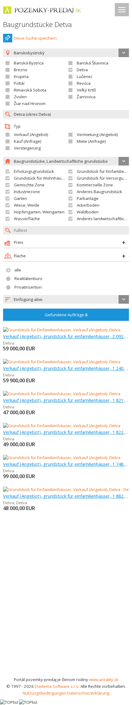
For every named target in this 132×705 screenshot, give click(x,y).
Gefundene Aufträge (66, 314)
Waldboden (88, 212)
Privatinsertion (28, 287)
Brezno (20, 69)
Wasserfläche (27, 218)
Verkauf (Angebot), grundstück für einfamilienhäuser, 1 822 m (66, 432)
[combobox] (66, 299)
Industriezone (27, 191)
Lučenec (84, 76)
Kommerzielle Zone (95, 185)
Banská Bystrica (29, 63)
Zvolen (20, 96)
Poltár (19, 83)
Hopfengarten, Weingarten (39, 212)
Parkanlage (88, 198)
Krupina (21, 76)
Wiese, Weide (26, 205)
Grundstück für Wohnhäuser (41, 178)
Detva (82, 69)
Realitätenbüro (28, 278)
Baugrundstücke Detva (37, 24)
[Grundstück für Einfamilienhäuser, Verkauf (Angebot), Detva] (61, 330)
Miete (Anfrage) (91, 141)
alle (17, 270)
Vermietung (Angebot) (97, 134)
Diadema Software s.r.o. (57, 686)
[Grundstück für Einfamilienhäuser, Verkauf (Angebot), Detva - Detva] (66, 489)
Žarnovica (86, 96)
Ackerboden (88, 205)
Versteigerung (27, 148)
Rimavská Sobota (30, 90)
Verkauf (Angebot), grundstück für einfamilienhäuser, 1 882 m (66, 496)
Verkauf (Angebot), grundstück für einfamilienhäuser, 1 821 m (66, 400)
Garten (20, 198)
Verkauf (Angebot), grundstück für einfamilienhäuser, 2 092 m (66, 336)
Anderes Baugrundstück (99, 191)
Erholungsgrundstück (34, 171)
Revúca (84, 83)
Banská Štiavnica (92, 63)
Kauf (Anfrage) (27, 141)
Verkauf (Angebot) (31, 134)
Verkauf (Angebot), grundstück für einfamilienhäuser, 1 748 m (66, 464)
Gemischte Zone (29, 185)
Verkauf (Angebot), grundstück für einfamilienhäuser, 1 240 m (66, 368)
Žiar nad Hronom (29, 103)
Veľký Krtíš (86, 90)
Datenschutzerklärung (88, 693)
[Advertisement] (66, 607)
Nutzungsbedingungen (44, 693)
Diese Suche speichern (35, 38)
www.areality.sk (103, 679)
